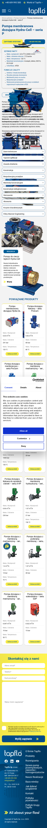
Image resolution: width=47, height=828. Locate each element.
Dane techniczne (10, 151)
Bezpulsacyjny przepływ (13, 176)
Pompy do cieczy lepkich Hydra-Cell (12, 257)
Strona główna (7, 18)
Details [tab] (23, 387)
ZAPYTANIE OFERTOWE (12, 42)
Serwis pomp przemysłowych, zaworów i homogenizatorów (34, 769)
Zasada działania (10, 164)
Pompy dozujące (20, 18)
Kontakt (29, 793)
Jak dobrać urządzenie (31, 787)
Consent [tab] (8, 387)
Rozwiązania (32, 760)
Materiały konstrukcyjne (13, 183)
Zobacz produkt (12, 354)
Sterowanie (8, 195)
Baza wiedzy (32, 781)
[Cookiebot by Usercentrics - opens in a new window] (33, 380)
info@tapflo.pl (10, 780)
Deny (23, 446)
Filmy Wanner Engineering (13, 214)
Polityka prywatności (31, 799)
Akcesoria (7, 201)
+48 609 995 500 (35, 42)
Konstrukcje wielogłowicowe (14, 189)
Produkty (30, 756)
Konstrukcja (8, 170)
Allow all (23, 431)
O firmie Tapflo (33, 751)
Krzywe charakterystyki (12, 208)
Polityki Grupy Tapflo (32, 806)
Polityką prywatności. (35, 731)
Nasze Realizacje (34, 777)
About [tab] (38, 387)
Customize (22, 438)
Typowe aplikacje (10, 158)
